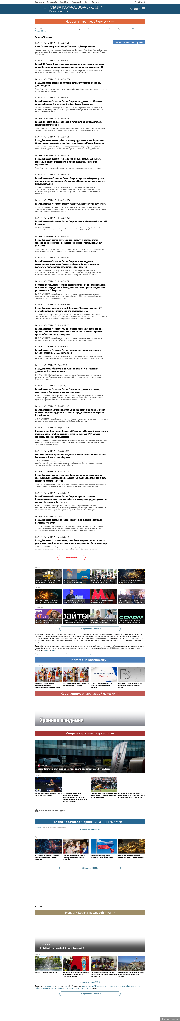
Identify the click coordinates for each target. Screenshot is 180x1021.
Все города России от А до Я (90, 629)
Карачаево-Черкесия (45, 43)
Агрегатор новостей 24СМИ (90, 829)
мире (54, 650)
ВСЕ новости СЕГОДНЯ (90, 868)
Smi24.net (38, 587)
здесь (92, 654)
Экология (95, 2)
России (66, 986)
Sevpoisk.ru (38, 954)
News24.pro (39, 607)
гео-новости (49, 986)
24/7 (132, 29)
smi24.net (85, 988)
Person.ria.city (77, 2)
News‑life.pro (64, 2)
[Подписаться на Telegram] (134, 2)
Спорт (87, 2)
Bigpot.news (39, 837)
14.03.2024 (133, 8)
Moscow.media (51, 2)
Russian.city (39, 2)
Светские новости (38, 827)
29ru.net (37, 567)
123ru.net (141, 2)
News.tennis (39, 775)
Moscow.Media (40, 31)
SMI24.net (129, 638)
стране (46, 650)
